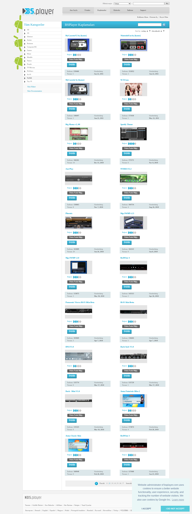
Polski (67, 510)
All (28, 30)
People (29, 64)
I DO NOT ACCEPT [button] (175, 508)
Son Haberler (49, 505)
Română (90, 510)
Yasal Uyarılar (86, 505)
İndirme (130, 10)
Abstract (30, 36)
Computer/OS (31, 47)
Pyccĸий (98, 510)
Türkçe (115, 510)
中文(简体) (124, 510)
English (45, 510)
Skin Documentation (34, 91)
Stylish (29, 78)
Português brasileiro (78, 510)
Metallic (30, 57)
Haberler (117, 10)
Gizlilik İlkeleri (37, 505)
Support (143, 10)
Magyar (60, 510)
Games (29, 50)
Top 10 (29, 81)
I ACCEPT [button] (146, 508)
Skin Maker (31, 87)
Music (29, 54)
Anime (29, 40)
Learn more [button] (178, 499)
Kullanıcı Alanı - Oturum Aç (147, 17)
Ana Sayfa (73, 10)
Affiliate (59, 505)
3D (28, 33)
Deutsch (37, 510)
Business (30, 43)
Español (52, 510)
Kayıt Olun (164, 17)
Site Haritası (68, 505)
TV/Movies (31, 67)
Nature (29, 61)
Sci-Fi (29, 74)
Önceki (102, 483)
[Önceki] (96, 483)
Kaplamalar (102, 10)
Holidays (30, 71)
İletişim (77, 505)
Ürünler (87, 10)
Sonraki (129, 483)
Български (29, 510)
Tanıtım (27, 505)
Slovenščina (107, 510)
